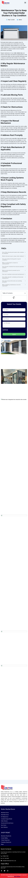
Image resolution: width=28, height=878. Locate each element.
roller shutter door (18, 53)
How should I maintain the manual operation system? (13, 267)
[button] (25, 2)
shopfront (11, 225)
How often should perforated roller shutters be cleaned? (13, 253)
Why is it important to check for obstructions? (10, 263)
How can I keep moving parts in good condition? (11, 259)
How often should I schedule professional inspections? (12, 277)
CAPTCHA (5, 330)
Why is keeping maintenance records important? (11, 285)
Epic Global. (17, 876)
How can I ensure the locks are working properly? (12, 281)
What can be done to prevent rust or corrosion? (11, 271)
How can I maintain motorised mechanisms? (13, 274)
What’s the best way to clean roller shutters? (13, 256)
